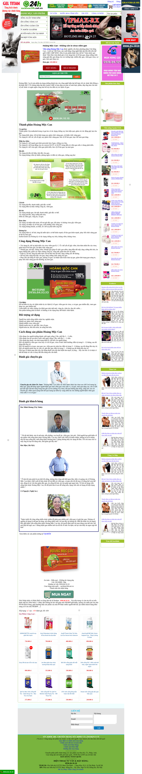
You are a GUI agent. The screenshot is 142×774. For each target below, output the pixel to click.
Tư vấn (53, 13)
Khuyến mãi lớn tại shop (31, 33)
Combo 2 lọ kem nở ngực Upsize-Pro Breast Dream (117, 236)
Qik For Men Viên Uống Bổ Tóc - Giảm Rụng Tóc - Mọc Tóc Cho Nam (28, 694)
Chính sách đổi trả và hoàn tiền (71, 743)
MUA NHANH (69, 68)
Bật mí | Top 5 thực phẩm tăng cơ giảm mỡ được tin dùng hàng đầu (112, 394)
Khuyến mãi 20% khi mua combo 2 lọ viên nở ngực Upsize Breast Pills (117, 133)
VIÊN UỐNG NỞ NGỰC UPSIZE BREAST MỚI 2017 (116, 213)
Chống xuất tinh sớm (29, 18)
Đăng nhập (120, 1)
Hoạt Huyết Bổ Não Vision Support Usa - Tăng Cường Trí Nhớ (89, 635)
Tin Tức (85, 13)
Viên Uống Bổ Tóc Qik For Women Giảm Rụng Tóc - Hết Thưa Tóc (48, 694)
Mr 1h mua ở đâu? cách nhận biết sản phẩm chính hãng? (111, 328)
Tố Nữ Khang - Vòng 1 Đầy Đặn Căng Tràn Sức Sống (117, 144)
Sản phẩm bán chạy (112, 83)
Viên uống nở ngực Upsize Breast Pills (117, 155)
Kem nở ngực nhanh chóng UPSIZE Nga (117, 178)
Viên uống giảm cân (29, 26)
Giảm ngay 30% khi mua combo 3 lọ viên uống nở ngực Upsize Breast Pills (117, 202)
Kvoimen (80, 769)
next (117, 27)
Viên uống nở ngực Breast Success (117, 247)
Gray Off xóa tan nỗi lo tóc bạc (28, 662)
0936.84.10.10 (8, 772)
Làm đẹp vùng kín (27, 37)
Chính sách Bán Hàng (71, 745)
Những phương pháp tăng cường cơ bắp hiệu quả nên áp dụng (112, 374)
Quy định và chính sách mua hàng (71, 741)
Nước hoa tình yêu (69, 13)
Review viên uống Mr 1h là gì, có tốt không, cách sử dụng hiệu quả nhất (112, 288)
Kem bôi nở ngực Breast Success (116, 259)
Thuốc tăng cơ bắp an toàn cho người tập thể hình (111, 414)
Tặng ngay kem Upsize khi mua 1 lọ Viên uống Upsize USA (117, 191)
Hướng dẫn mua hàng (71, 749)
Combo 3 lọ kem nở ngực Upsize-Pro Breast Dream (117, 225)
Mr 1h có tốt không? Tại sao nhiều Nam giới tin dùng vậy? (112, 308)
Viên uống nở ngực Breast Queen (117, 270)
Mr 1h (60, 769)
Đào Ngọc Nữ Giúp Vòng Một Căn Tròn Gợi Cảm (117, 167)
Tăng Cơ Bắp (98, 13)
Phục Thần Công (70, 769)
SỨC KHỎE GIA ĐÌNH (28, 30)
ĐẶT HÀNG (51, 68)
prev (56, 27)
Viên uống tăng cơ (28, 22)
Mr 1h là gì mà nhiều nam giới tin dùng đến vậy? (111, 348)
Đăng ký (111, 1)
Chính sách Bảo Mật (71, 747)
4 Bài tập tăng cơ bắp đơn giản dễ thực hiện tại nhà (112, 434)
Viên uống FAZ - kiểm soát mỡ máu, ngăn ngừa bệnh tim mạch (90, 664)
